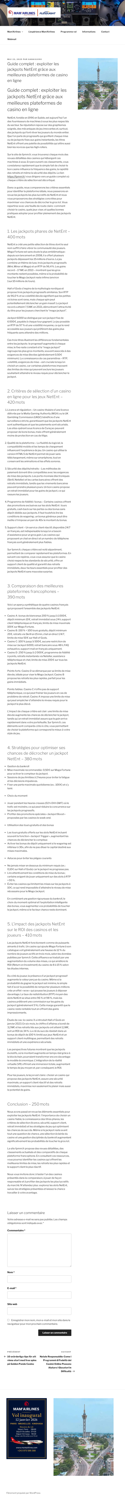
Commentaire (16, 1230)
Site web (12, 1304)
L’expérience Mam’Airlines (42, 31)
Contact (105, 31)
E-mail (11, 1288)
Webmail (11, 39)
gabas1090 (35, 59)
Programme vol (69, 31)
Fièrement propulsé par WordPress (23, 1493)
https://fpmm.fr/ (16, 176)
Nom (11, 1272)
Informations (88, 31)
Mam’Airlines (14, 31)
